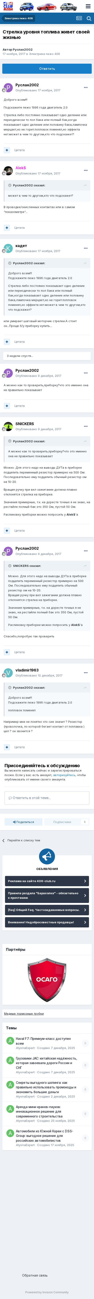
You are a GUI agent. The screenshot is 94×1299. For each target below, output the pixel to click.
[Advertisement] (47, 1210)
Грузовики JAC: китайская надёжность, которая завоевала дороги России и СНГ (46, 1063)
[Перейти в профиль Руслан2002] (8, 87)
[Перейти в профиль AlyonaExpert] (10, 1041)
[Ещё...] (85, 87)
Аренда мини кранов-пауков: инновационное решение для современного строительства (39, 1111)
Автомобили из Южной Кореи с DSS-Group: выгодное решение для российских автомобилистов (44, 1135)
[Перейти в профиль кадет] (8, 248)
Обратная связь (35, 1275)
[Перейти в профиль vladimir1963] (8, 672)
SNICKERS (25, 423)
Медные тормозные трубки (24, 1013)
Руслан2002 (23, 49)
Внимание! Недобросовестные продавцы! (41, 922)
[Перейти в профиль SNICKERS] (8, 426)
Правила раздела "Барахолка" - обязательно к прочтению (43, 895)
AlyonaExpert (25, 1048)
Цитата (19, 150)
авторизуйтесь (64, 775)
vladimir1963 (27, 670)
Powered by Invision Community (47, 1292)
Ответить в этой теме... (31, 798)
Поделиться (25, 822)
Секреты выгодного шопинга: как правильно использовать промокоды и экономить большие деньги (46, 1087)
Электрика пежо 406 (44, 54)
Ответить (47, 69)
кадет (21, 245)
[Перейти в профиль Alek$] (8, 170)
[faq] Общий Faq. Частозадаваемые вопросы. (44, 910)
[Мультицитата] (7, 150)
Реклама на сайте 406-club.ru (31, 881)
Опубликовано (38, 90)
